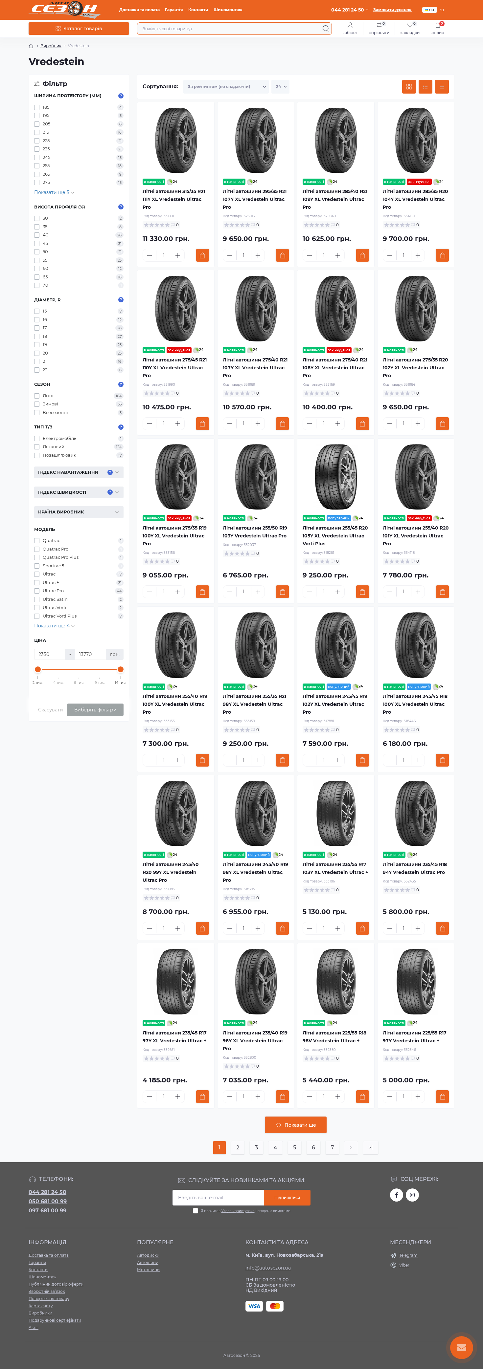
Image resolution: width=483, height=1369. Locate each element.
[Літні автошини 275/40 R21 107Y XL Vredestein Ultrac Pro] (256, 308)
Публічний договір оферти (56, 1284)
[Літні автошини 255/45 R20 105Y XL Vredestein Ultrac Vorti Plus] (336, 477)
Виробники (40, 1313)
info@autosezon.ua (268, 1268)
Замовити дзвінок (392, 9)
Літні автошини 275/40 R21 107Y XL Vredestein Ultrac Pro (255, 368)
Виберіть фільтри (95, 710)
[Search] (326, 28)
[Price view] (442, 87)
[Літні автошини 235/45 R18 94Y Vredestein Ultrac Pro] (416, 813)
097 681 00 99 (47, 1210)
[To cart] (202, 255)
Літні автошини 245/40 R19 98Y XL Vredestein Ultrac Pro (255, 872)
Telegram (408, 1255)
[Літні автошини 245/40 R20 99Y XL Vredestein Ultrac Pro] (176, 813)
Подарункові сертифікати (55, 1320)
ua (431, 9)
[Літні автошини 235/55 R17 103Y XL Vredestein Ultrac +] (336, 813)
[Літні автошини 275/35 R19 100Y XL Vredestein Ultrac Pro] (176, 477)
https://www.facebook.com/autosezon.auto (396, 1195)
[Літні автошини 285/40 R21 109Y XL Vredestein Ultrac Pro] (336, 140)
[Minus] (149, 255)
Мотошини (148, 1269)
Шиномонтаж (228, 9)
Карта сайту (41, 1305)
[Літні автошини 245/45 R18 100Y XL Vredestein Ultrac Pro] (416, 645)
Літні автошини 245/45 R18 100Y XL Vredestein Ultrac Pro (415, 704)
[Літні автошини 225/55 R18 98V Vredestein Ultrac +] (336, 981)
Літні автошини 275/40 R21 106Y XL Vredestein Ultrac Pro (335, 368)
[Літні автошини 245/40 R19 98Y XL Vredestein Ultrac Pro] (256, 813)
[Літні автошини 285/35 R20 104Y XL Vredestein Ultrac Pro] (416, 140)
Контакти (198, 9)
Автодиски (148, 1255)
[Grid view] (409, 87)
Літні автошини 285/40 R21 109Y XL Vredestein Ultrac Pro (335, 199)
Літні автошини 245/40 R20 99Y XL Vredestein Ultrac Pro (171, 872)
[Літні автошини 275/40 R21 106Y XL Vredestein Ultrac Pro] (336, 308)
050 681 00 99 (48, 1201)
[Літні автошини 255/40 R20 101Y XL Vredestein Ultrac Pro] (416, 477)
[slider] (38, 669)
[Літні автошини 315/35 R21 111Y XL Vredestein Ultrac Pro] (176, 140)
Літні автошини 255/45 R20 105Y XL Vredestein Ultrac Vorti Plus (335, 536)
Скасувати (50, 710)
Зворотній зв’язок (47, 1291)
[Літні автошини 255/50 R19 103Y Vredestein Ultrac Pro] (256, 477)
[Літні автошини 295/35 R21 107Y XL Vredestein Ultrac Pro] (256, 140)
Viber (404, 1265)
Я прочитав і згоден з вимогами (245, 1211)
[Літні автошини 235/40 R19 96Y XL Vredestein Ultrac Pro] (256, 981)
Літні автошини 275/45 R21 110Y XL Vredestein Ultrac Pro (175, 368)
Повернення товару (49, 1298)
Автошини (147, 1262)
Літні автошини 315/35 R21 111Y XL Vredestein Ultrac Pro (174, 199)
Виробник (50, 45)
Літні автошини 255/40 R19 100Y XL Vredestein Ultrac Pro (175, 704)
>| (370, 1147)
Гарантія (174, 9)
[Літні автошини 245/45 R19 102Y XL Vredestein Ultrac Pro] (336, 645)
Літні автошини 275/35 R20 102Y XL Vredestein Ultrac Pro (415, 368)
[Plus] (177, 255)
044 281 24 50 (47, 1192)
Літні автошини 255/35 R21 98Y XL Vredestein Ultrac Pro (254, 704)
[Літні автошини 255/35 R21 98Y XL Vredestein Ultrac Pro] (256, 645)
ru (442, 9)
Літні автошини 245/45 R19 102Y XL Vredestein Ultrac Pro (335, 704)
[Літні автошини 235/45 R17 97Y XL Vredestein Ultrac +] (176, 981)
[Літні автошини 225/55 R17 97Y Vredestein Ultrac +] (416, 981)
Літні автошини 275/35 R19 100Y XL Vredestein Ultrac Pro (175, 536)
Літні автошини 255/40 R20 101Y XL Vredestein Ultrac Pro (416, 536)
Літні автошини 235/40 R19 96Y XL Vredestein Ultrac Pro (255, 1041)
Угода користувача (238, 1211)
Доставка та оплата (139, 9)
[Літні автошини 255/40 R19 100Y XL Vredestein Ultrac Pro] (176, 645)
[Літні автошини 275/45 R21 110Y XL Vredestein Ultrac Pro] (176, 308)
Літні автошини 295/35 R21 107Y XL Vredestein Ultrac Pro (255, 199)
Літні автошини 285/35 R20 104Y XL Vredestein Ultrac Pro (415, 199)
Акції (33, 1327)
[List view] (425, 87)
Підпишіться (287, 1197)
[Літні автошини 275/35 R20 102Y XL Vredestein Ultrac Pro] (416, 308)
